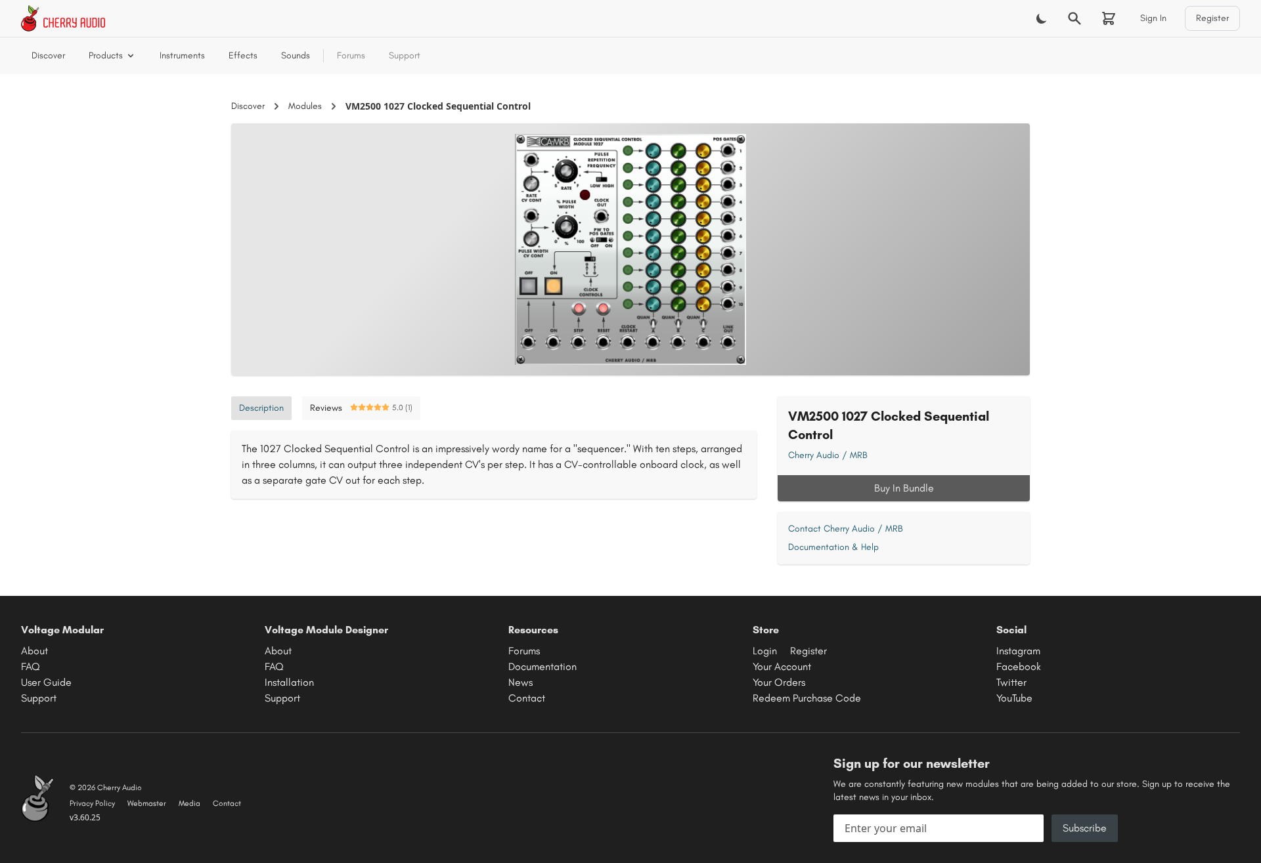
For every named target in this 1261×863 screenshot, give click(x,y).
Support (404, 55)
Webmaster (146, 803)
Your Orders (779, 682)
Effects (243, 55)
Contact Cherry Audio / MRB (845, 528)
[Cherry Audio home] (63, 18)
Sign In (1153, 18)
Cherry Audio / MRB (828, 455)
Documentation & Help (833, 547)
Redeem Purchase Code (807, 698)
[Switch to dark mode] (1041, 18)
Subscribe (1085, 828)
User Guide (46, 682)
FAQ (30, 666)
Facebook (1018, 666)
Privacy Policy (92, 803)
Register (1212, 18)
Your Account (782, 666)
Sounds (295, 55)
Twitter (1011, 682)
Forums (351, 55)
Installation (289, 682)
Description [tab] (261, 407)
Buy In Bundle (904, 488)
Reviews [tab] (361, 407)
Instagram (1018, 650)
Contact (526, 698)
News (520, 682)
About (34, 650)
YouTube (1014, 698)
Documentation (542, 666)
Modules (305, 106)
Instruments (182, 55)
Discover (48, 55)
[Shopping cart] (1108, 18)
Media (189, 803)
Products (106, 55)
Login (765, 650)
